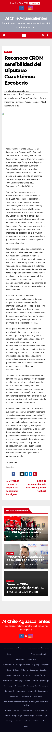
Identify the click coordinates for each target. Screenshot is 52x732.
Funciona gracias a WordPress (14, 648)
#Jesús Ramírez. (32, 102)
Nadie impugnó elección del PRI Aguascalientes (24, 530)
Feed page (19, 681)
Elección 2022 (8, 681)
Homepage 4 (20, 691)
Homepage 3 (9, 691)
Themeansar (44, 648)
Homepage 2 (43, 686)
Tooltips (43, 721)
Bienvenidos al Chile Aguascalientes (16, 665)
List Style (17, 710)
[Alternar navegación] (23, 35)
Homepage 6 (42, 691)
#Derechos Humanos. (14, 102)
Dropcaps (16, 675)
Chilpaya (16, 670)
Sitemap (39, 716)
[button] (43, 35)
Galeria (35, 681)
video (26, 726)
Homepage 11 (32, 686)
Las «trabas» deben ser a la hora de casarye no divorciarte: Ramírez (26, 703)
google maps (44, 681)
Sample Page (17, 716)
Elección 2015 (27, 675)
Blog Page (36, 665)
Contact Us (34, 670)
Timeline (18, 721)
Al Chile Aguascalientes (26, 18)
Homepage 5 (31, 691)
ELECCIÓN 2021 (40, 675)
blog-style (45, 665)
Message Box (27, 710)
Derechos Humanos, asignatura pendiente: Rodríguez (12, 487)
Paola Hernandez (31, 537)
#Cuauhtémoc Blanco (36, 98)
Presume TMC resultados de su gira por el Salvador (25, 558)
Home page (8, 686)
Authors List (20, 659)
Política (8, 52)
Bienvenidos (31, 659)
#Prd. (17, 106)
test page (9, 721)
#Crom (22, 98)
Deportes (43, 670)
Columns (24, 670)
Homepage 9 (37, 696)
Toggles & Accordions (31, 721)
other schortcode (41, 710)
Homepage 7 (14, 696)
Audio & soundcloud (38, 654)
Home (8, 654)
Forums (28, 681)
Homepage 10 (20, 686)
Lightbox (8, 710)
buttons (8, 670)
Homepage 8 (26, 696)
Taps (45, 716)
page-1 (7, 716)
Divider (8, 675)
